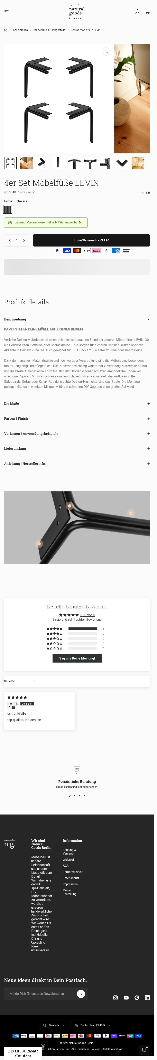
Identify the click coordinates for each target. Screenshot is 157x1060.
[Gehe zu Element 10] (138, 163)
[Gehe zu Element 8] (106, 163)
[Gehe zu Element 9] (122, 163)
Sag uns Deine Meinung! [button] (77, 658)
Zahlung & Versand (69, 851)
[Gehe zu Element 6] (74, 163)
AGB (66, 866)
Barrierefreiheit (73, 872)
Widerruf (68, 859)
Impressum (70, 884)
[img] (17, 697)
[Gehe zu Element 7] (90, 163)
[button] (55, 628)
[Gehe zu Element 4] (42, 163)
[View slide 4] (84, 795)
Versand (96, 1049)
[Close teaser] (43, 1046)
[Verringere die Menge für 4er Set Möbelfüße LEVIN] (9, 240)
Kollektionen (20, 29)
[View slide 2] (74, 795)
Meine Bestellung (69, 892)
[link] (130, 513)
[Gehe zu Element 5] (58, 163)
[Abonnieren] (81, 994)
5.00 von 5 (87, 615)
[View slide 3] (79, 795)
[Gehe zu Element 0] (10, 163)
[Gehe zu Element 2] (26, 163)
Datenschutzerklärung (58, 1049)
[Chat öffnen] (144, 1050)
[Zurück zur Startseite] (5, 30)
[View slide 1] (69, 795)
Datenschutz (71, 878)
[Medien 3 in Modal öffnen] (106, 51)
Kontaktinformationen (113, 1049)
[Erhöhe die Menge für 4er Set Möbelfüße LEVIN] (25, 240)
